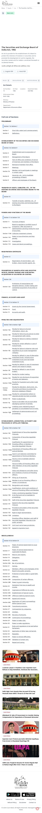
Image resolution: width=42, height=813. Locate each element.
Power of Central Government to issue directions (24, 546)
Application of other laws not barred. (24, 631)
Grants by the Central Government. (23, 306)
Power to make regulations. (21, 623)
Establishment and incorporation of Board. (23, 153)
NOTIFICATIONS (33, 80)
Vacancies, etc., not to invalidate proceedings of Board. (22, 176)
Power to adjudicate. (19, 399)
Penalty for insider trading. (21, 374)
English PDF (9, 71)
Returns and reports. (19, 555)
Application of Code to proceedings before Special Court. (23, 602)
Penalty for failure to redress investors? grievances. (25, 340)
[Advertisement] (21, 30)
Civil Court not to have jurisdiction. (23, 525)
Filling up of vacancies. (19, 477)
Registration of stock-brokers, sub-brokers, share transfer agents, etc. (23, 262)
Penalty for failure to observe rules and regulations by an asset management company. (25, 351)
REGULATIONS (18, 80)
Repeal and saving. (18, 642)
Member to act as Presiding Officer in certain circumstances (24, 481)
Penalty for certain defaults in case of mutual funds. (24, 345)
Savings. (15, 566)
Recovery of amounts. (19, 615)
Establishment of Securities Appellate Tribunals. (24, 433)
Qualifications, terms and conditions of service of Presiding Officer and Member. (25, 489)
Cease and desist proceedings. (22, 244)
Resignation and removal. (20, 485)
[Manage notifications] (37, 808)
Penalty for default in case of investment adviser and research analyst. (25, 365)
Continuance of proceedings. (21, 618)
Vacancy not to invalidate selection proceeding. (23, 460)
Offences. (15, 576)
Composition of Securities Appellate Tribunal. (24, 438)
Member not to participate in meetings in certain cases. (25, 171)
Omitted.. (15, 612)
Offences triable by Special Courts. (23, 596)
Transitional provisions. (19, 606)
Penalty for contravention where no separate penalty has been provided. (24, 395)
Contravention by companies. (21, 609)
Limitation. (15, 515)
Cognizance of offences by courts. (23, 590)
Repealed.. (15, 634)
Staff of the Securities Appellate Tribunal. (25, 500)
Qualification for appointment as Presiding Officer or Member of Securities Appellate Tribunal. (23, 444)
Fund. (14, 309)
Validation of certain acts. (20, 639)
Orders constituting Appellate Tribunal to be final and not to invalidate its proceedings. (25, 495)
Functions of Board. (18, 222)
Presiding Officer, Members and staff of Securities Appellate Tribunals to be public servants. (25, 520)
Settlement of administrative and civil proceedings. (24, 412)
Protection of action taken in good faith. (25, 574)
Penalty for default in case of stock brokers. (23, 370)
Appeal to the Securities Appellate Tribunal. (23, 504)
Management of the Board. (21, 157)
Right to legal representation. (22, 513)
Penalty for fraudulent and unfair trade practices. (25, 383)
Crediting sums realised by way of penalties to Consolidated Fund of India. (25, 407)
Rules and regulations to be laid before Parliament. (25, 627)
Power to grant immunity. (20, 582)
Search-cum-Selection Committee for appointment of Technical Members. (24, 455)
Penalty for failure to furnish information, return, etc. (21, 330)
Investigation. (16, 241)
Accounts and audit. (18, 312)
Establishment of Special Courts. (22, 593)
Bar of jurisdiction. (18, 563)
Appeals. (15, 560)
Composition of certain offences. (22, 579)
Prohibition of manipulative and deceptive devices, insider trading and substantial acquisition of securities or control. (24, 287)
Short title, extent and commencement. (25, 130)
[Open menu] (38, 3)
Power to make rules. (19, 620)
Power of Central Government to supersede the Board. (22, 551)
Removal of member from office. (22, 165)
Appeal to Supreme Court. (20, 528)
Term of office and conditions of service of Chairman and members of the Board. (25, 161)
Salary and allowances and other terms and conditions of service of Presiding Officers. (25, 473)
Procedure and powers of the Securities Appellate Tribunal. (25, 509)
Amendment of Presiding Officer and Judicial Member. (24, 450)
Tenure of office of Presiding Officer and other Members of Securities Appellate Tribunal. (25, 466)
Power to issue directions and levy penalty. (23, 237)
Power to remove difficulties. (21, 637)
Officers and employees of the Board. (24, 180)
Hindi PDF (22, 71)
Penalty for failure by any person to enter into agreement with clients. (25, 335)
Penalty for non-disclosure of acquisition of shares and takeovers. (25, 378)
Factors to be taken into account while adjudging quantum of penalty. (24, 403)
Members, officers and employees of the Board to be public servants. (25, 570)
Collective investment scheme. (22, 233)
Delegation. (16, 557)
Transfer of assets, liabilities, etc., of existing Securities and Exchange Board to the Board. (25, 203)
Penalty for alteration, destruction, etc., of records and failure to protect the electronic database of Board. (25, 389)
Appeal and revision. (19, 598)
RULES (6, 80)
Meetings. (15, 167)
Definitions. (16, 133)
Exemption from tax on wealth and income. (23, 586)
